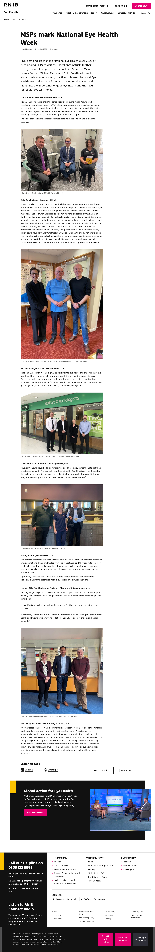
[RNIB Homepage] (11, 9)
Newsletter (57, 919)
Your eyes (57, 13)
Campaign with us (126, 13)
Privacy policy (110, 912)
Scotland (127, 861)
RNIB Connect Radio (97, 877)
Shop (90, 861)
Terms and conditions (87, 921)
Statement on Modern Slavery (87, 913)
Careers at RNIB (61, 865)
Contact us (57, 915)
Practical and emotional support (82, 13)
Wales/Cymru (129, 869)
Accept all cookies (105, 939)
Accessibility (109, 915)
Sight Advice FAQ (96, 873)
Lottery (91, 869)
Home (6, 20)
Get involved (107, 13)
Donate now (141, 6)
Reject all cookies (123, 939)
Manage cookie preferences (136, 916)
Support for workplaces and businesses (67, 875)
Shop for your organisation (100, 865)
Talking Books (94, 880)
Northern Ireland (130, 865)
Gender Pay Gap (137, 912)
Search (144, 13)
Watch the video (35, 812)
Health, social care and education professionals (65, 882)
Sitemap (108, 919)
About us (58, 861)
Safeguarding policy (86, 918)
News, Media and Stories (21, 20)
